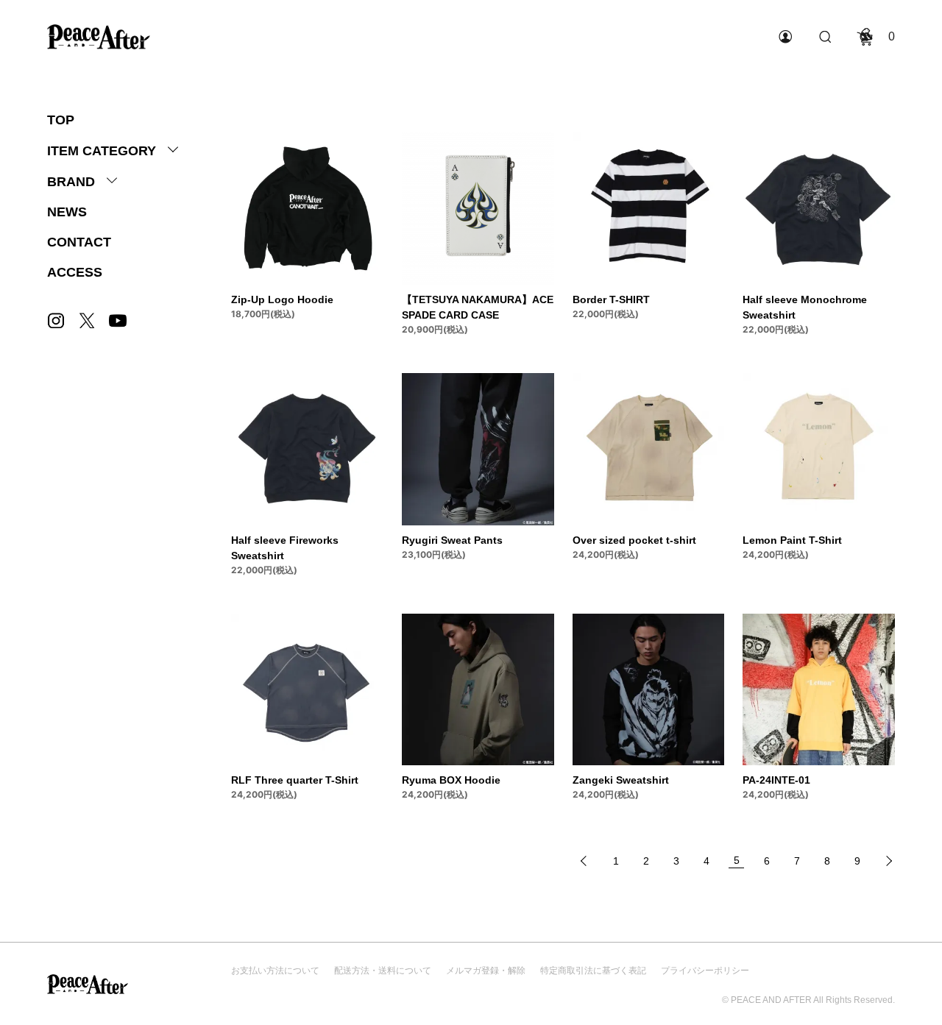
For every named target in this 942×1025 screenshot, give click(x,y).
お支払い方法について (275, 970)
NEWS (67, 212)
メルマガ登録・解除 (485, 970)
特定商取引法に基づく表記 (593, 970)
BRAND (71, 181)
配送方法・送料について (382, 970)
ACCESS (74, 272)
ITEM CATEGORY (101, 150)
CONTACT (79, 242)
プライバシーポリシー (705, 970)
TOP (60, 120)
